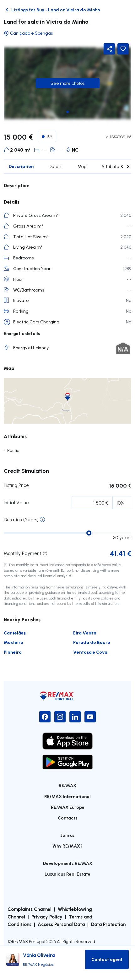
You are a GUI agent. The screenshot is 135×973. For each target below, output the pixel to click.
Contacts (68, 818)
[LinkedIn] (75, 716)
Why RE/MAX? (67, 846)
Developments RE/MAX (67, 863)
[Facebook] (45, 716)
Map (82, 166)
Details (55, 166)
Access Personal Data (61, 924)
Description (21, 166)
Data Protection (108, 924)
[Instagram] (60, 716)
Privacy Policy (46, 916)
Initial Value (16, 503)
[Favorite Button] (123, 49)
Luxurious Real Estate (67, 874)
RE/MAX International (67, 796)
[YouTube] (90, 716)
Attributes (111, 166)
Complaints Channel (29, 909)
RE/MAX (67, 785)
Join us (67, 835)
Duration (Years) (21, 520)
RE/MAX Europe (67, 807)
